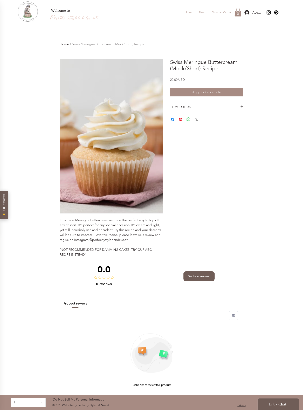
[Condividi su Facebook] (172, 119)
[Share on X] (196, 119)
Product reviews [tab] (75, 303)
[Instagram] (268, 12)
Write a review (199, 276)
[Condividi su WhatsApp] (188, 119)
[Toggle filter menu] (233, 315)
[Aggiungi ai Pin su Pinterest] (180, 119)
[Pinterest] (276, 12)
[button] (221, 12)
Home (64, 44)
